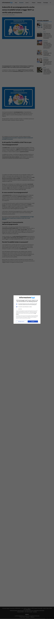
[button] (27, 309)
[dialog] (27, 309)
